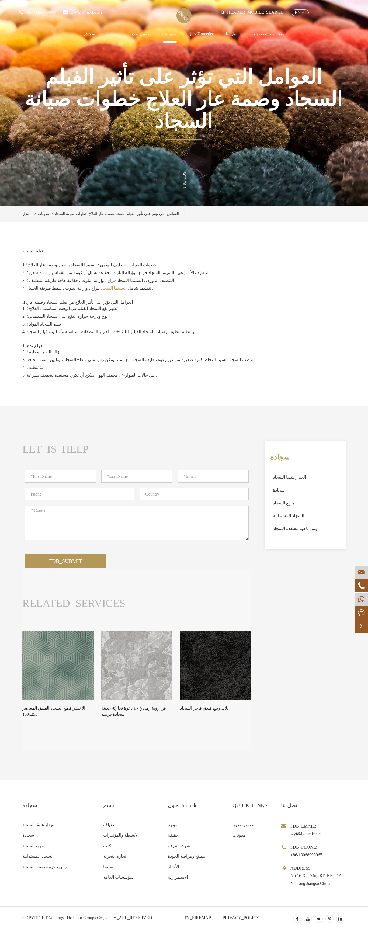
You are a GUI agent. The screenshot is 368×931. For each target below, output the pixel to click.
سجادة (89, 34)
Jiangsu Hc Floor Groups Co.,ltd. (81, 917)
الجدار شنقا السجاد (289, 477)
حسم (111, 34)
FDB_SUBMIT (65, 561)
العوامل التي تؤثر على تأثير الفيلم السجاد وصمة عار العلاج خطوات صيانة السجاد (116, 214)
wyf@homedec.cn (86, 12)
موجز (173, 824)
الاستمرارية (178, 877)
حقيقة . (174, 835)
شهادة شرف (179, 845)
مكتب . (109, 845)
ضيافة (108, 824)
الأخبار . (174, 866)
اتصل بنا (233, 34)
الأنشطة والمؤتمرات (121, 835)
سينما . (109, 866)
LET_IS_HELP (55, 449)
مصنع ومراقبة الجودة (186, 856)
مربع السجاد (283, 503)
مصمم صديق (139, 34)
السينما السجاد (114, 288)
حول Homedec (201, 34)
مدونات (169, 34)
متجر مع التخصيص (268, 34)
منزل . (27, 214)
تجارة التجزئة (114, 856)
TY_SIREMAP (197, 917)
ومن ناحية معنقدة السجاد (295, 528)
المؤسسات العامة (119, 877)
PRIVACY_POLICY (241, 917)
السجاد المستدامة (288, 515)
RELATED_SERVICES (73, 603)
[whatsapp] (361, 599)
